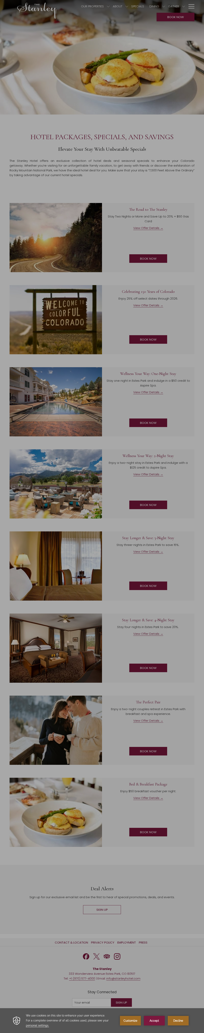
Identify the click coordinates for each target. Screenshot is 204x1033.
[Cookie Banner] (102, 1020)
